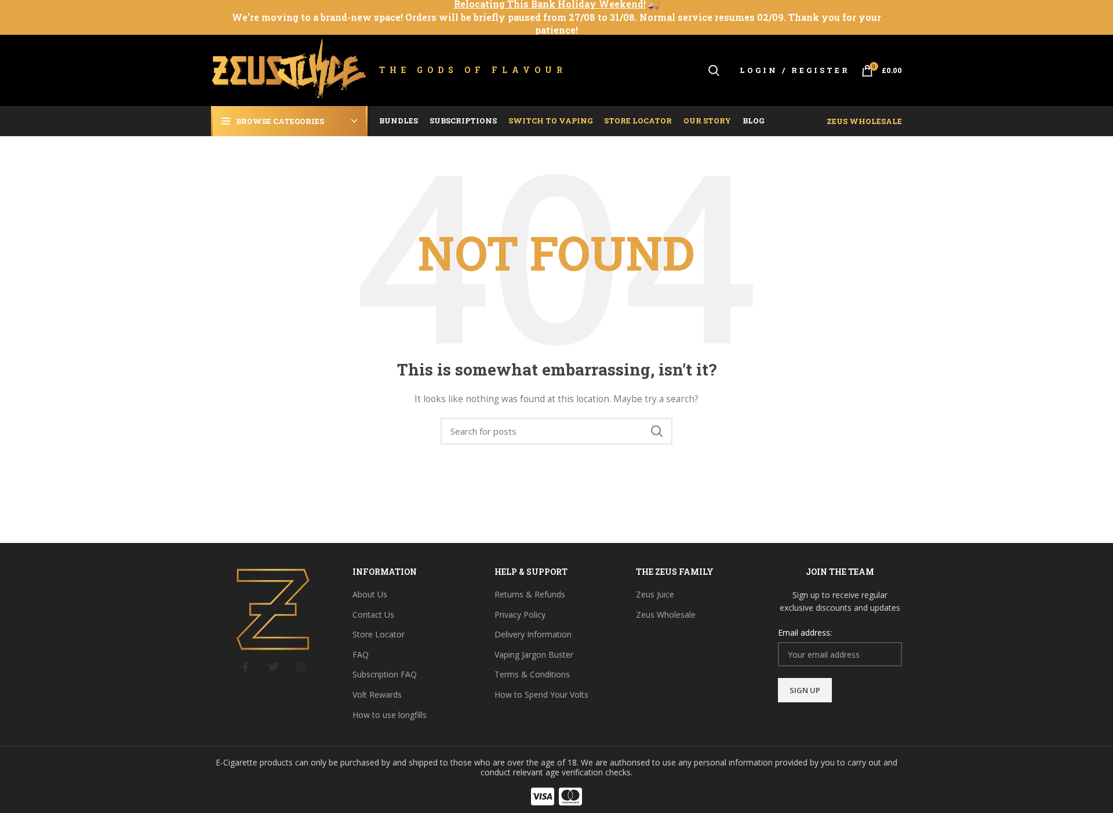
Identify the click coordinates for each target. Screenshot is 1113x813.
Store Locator (378, 634)
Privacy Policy (519, 614)
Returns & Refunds (529, 594)
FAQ (360, 654)
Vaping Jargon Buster (533, 654)
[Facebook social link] (245, 667)
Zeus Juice (655, 594)
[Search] (714, 70)
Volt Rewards (377, 694)
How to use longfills (389, 714)
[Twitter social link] (273, 667)
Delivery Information (533, 634)
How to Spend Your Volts (541, 694)
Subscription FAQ (384, 674)
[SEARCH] (656, 431)
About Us (369, 594)
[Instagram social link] (300, 667)
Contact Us (373, 614)
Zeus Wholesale (864, 121)
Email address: (805, 632)
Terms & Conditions (532, 674)
